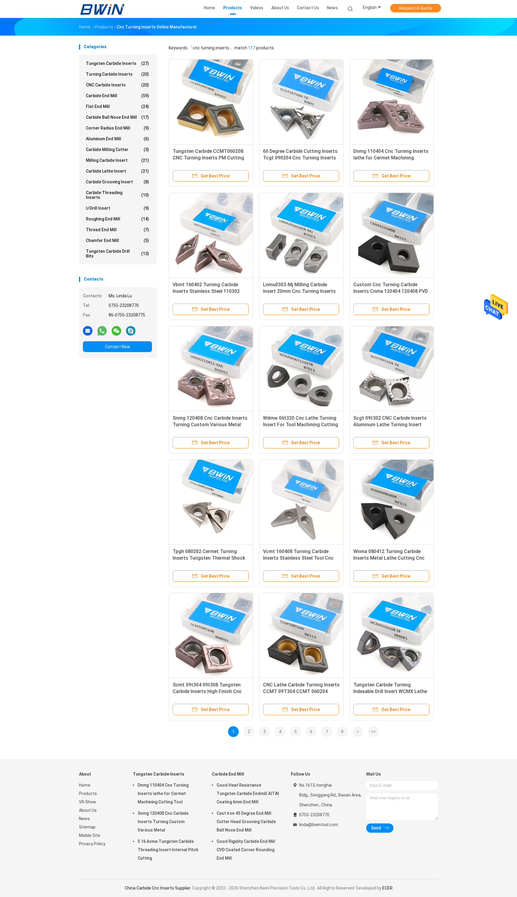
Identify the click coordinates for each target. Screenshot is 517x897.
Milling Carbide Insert (117, 160)
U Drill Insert (117, 208)
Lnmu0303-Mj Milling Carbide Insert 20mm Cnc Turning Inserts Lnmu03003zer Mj (299, 291)
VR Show (87, 801)
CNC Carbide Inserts (117, 85)
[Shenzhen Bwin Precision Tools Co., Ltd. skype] (131, 330)
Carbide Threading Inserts (117, 195)
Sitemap (87, 827)
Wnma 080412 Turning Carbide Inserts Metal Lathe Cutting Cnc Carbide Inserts (389, 558)
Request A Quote (415, 8)
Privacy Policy (92, 843)
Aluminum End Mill (117, 138)
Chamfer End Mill (117, 240)
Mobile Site (89, 835)
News (84, 818)
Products (88, 793)
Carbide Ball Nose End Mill (117, 117)
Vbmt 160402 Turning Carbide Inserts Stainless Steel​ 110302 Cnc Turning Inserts (206, 291)
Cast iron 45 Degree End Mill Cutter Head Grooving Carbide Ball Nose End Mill (246, 821)
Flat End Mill (117, 106)
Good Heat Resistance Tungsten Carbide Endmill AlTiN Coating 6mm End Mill (248, 793)
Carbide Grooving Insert (117, 181)
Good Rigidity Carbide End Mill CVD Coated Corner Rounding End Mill (246, 850)
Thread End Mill (117, 229)
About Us (88, 810)
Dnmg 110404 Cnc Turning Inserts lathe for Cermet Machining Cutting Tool (390, 157)
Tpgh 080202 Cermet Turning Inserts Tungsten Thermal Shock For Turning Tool (209, 558)
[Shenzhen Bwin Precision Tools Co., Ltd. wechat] (116, 330)
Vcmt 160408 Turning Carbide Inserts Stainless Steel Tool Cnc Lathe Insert (298, 558)
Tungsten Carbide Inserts (117, 63)
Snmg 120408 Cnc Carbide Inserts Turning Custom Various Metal (163, 821)
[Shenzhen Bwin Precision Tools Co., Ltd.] (102, 9)
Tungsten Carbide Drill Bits (117, 253)
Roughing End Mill (117, 219)
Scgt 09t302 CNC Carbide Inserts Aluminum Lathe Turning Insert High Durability (390, 424)
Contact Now (117, 346)
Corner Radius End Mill (117, 128)
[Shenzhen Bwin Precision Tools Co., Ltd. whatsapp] (102, 330)
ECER (387, 888)
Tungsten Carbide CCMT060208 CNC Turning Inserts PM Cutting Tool (208, 157)
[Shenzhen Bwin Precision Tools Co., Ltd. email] (87, 330)
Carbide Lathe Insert (117, 171)
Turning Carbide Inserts (117, 74)
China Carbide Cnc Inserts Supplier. (158, 888)
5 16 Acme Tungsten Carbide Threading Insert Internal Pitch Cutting (168, 850)
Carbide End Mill (117, 95)
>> (373, 731)
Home (84, 785)
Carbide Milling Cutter (117, 149)
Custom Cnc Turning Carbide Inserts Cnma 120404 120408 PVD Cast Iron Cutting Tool (390, 291)
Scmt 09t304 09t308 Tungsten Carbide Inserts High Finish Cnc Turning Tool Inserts (207, 691)
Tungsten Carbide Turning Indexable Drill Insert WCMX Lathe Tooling (390, 691)
